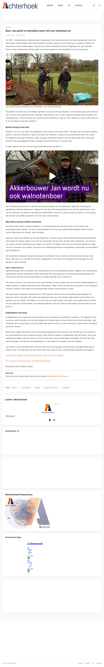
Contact (79, 5)
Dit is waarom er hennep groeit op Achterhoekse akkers (28, 361)
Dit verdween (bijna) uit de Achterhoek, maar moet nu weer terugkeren (35, 355)
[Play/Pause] (50, 420)
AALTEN (8, 27)
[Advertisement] (52, 15)
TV (69, 5)
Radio (60, 5)
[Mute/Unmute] (54, 420)
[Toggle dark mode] (100, 5)
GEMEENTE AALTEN (50, 387)
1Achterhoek (12, 663)
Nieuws (50, 5)
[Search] (94, 5)
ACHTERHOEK (25, 387)
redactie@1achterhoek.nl (58, 376)
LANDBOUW (65, 387)
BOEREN (37, 387)
